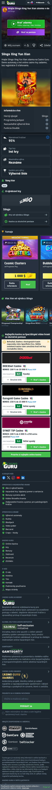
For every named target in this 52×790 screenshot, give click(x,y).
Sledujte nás (7, 474)
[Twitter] (8, 477)
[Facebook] (3, 477)
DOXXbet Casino (12, 366)
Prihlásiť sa (26, 706)
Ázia (4, 185)
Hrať (28, 284)
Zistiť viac (25, 788)
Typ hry (12, 148)
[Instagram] (13, 477)
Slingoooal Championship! (12, 324)
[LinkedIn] (23, 477)
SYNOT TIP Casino (13, 430)
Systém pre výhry (16, 170)
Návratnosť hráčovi (17, 137)
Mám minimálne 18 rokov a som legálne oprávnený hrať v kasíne (23, 713)
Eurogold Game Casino (16, 398)
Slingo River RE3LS (37, 323)
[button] (47, 137)
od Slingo (11, 11)
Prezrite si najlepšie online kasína (26, 454)
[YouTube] (18, 477)
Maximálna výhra (16, 159)
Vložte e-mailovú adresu (13, 696)
